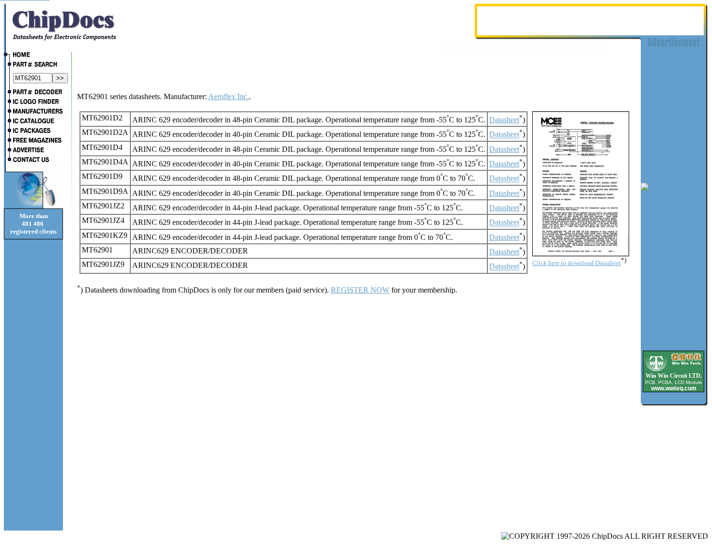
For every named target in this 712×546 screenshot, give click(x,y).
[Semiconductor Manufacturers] (33, 112)
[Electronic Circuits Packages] (33, 131)
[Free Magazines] (33, 141)
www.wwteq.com (674, 388)
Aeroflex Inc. (228, 96)
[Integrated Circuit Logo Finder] (33, 102)
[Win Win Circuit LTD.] (673, 370)
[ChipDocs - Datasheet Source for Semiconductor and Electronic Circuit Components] (33, 55)
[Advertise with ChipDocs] (33, 151)
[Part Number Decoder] (33, 93)
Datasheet (504, 120)
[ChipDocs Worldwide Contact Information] (33, 159)
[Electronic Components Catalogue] (33, 122)
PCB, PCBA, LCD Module (673, 382)
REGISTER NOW (360, 290)
